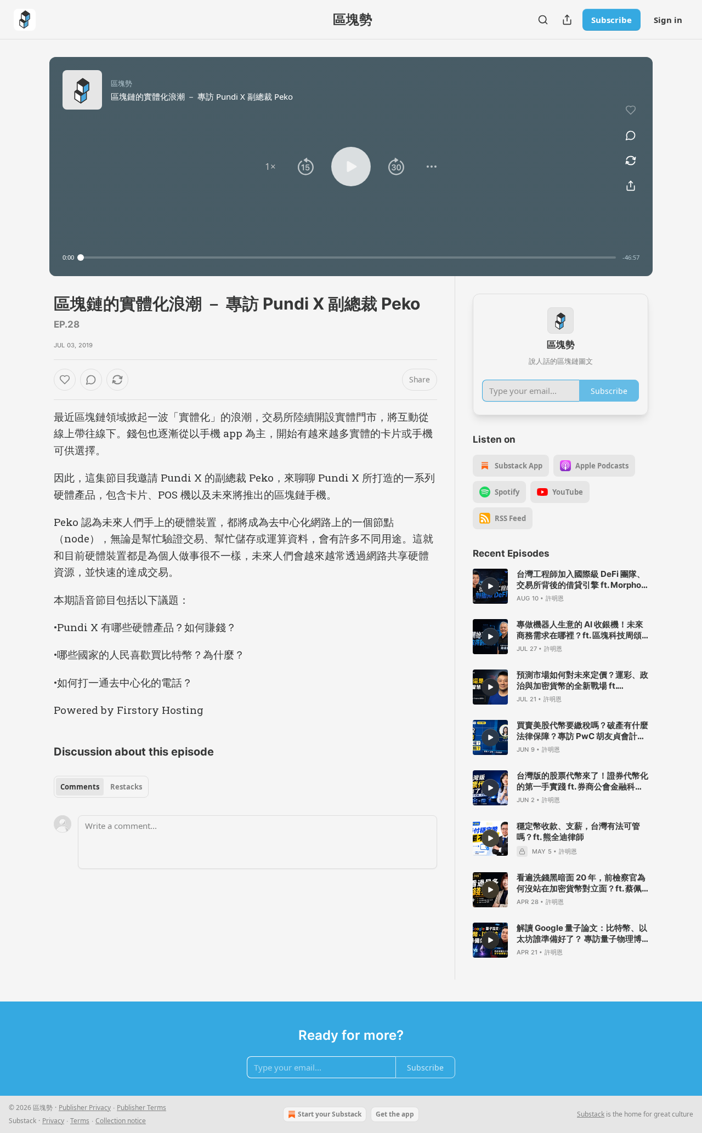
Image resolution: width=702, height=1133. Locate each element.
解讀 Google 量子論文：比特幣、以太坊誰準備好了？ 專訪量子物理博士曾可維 (582, 934)
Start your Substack (329, 1114)
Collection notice (120, 1120)
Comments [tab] (79, 787)
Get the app (395, 1114)
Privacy (53, 1120)
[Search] (543, 20)
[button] (270, 166)
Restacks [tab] (126, 787)
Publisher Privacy (85, 1107)
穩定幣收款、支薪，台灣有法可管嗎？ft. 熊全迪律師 (578, 831)
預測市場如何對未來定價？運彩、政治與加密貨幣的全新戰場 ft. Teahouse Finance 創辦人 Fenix (582, 680)
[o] (490, 586)
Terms (79, 1120)
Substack (590, 1114)
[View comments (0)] (630, 135)
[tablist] (101, 787)
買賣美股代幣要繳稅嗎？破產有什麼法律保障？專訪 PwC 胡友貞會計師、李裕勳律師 (582, 731)
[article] (560, 586)
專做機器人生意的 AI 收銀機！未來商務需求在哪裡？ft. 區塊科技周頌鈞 (580, 630)
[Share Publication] (567, 20)
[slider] (348, 257)
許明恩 (555, 598)
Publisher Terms (141, 1107)
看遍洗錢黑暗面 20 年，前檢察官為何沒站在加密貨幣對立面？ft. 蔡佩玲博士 (581, 883)
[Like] (65, 380)
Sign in (668, 19)
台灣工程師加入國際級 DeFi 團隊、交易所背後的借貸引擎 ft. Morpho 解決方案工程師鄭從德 (581, 580)
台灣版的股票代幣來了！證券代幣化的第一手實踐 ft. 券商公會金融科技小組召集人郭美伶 (582, 781)
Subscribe (611, 19)
